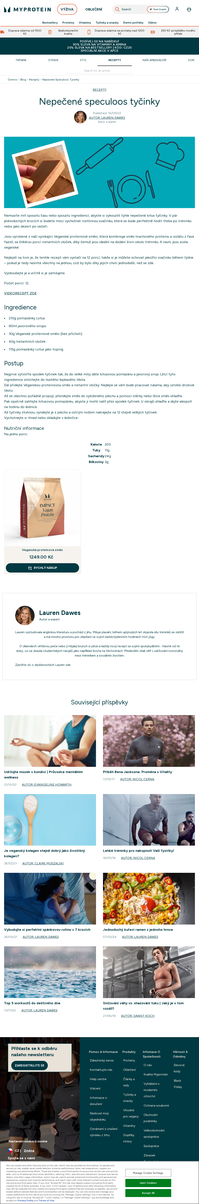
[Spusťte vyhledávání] (117, 9)
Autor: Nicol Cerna (137, 779)
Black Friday (178, 1083)
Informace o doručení (98, 1101)
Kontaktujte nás (101, 1069)
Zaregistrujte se (29, 1065)
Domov (12, 79)
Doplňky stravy (128, 1138)
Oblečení (129, 1069)
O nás (148, 1065)
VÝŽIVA (67, 9)
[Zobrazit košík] (189, 9)
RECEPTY (99, 89)
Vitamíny (85, 22)
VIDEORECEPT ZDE (20, 293)
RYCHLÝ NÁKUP (45, 567)
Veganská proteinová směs (42, 550)
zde (68, 664)
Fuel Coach (160, 9)
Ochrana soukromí (156, 1105)
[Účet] (177, 9)
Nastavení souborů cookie (28, 1141)
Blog (23, 79)
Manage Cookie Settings (148, 1173)
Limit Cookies (148, 1182)
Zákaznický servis (102, 1060)
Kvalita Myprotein (156, 1074)
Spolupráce (151, 1146)
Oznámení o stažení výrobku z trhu (103, 1132)
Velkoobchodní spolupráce (154, 1133)
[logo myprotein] (27, 9)
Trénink (21, 60)
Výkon (152, 22)
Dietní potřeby (133, 22)
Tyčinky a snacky (107, 22)
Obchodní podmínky (150, 1118)
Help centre (98, 1079)
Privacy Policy (25, 1200)
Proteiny (68, 22)
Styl (83, 60)
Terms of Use (46, 1200)
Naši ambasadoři (154, 60)
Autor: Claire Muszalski (43, 863)
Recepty (114, 60)
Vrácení (95, 1088)
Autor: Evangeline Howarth (47, 784)
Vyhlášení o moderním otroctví (152, 1090)
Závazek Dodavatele (152, 1158)
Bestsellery (50, 22)
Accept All (148, 1193)
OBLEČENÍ (93, 9)
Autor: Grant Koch (137, 1015)
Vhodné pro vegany (131, 1113)
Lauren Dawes (59, 612)
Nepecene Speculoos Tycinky (60, 79)
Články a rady (129, 1082)
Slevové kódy (179, 1068)
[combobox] (141, 9)
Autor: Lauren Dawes (107, 117)
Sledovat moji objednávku (99, 1116)
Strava (53, 60)
